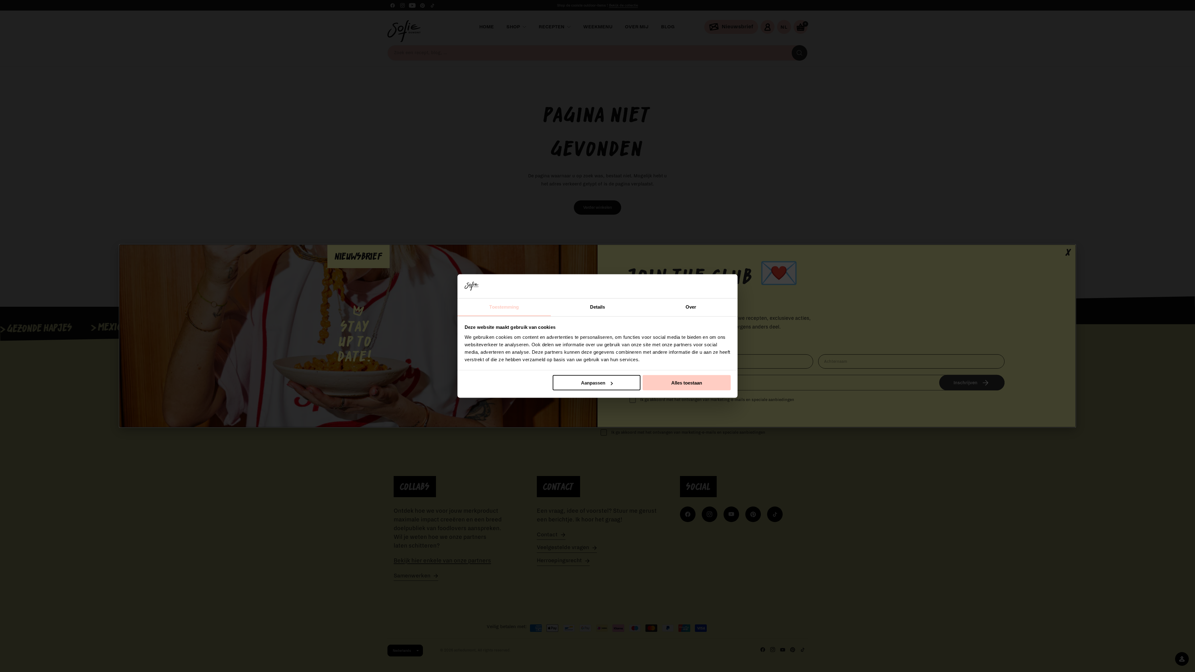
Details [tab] (597, 306)
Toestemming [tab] (504, 306)
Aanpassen (593, 382)
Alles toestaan (686, 382)
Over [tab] (691, 306)
